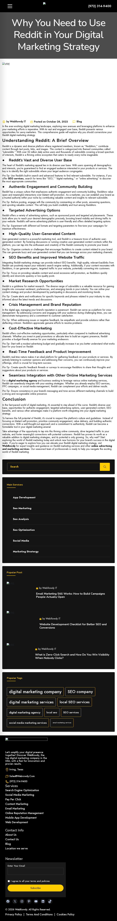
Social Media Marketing (19, 795)
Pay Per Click (13, 799)
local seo (51, 712)
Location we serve (16, 848)
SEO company (80, 692)
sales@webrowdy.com (22, 776)
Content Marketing (16, 804)
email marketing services (62, 723)
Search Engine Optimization (22, 790)
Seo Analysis (21, 519)
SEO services (16, 178)
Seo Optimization (24, 530)
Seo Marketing (22, 508)
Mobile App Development (21, 818)
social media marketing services (28, 723)
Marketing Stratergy (26, 551)
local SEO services (75, 702)
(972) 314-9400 (99, 6)
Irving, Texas (16, 769)
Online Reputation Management (24, 813)
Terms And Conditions (39, 914)
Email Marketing (15, 809)
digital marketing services (31, 702)
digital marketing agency (22, 380)
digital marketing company (35, 691)
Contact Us (12, 839)
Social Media (21, 540)
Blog (8, 844)
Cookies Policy (65, 914)
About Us (10, 835)
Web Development (16, 822)
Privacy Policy (13, 914)
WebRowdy (8, 446)
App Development (24, 497)
